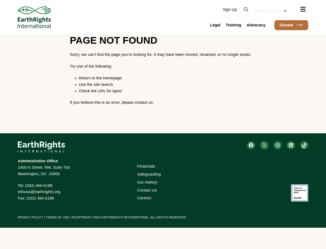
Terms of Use (57, 217)
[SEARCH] (246, 10)
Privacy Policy (30, 217)
